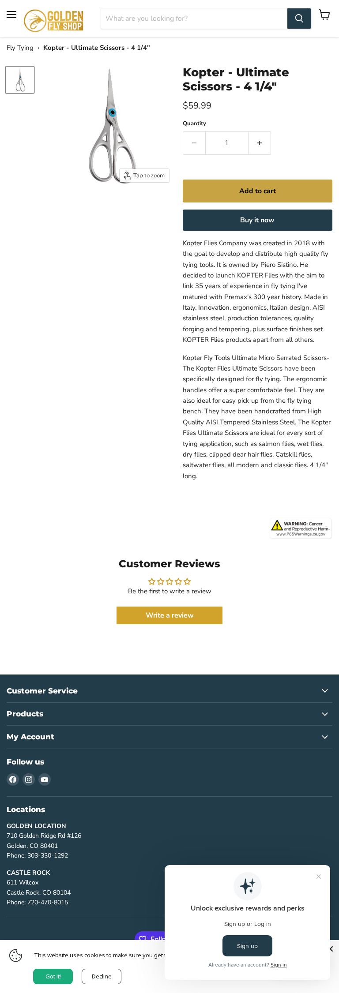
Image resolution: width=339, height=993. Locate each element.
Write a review (170, 615)
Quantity (194, 123)
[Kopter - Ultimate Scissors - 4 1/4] (20, 80)
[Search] (299, 18)
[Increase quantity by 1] (260, 142)
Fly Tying (20, 47)
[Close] (330, 948)
